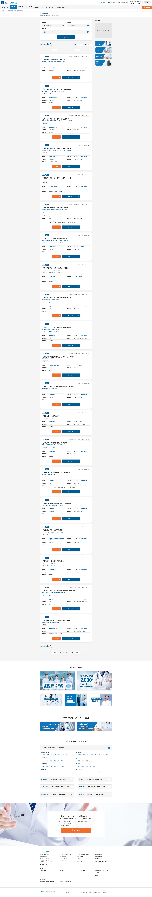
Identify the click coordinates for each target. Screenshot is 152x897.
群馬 (107, 754)
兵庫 (55, 766)
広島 (90, 766)
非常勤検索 (20, 7)
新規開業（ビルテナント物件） (46, 861)
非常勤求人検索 (63, 870)
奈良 (58, 766)
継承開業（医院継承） (64, 858)
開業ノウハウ (80, 861)
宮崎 (98, 771)
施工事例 (79, 858)
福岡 (79, 771)
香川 (47, 771)
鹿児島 (102, 771)
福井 (55, 760)
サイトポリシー (75, 892)
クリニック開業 (102, 2)
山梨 (58, 760)
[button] (53, 25)
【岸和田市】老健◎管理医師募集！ (53, 561)
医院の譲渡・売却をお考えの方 (47, 881)
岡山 (87, 766)
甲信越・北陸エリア (46, 758)
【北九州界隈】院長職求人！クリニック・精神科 (58, 357)
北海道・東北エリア (46, 752)
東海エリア (80, 758)
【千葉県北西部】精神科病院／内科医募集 (56, 268)
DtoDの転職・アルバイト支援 (40, 7)
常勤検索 (13, 7)
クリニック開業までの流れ (83, 854)
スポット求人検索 (81, 870)
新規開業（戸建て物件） (45, 860)
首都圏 (79, 754)
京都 (47, 766)
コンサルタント (52, 7)
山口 (94, 766)
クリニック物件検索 (44, 854)
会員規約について (96, 892)
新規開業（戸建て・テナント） (66, 860)
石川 (51, 760)
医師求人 (5, 7)
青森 (48, 754)
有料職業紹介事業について (107, 892)
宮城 (55, 754)
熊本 (90, 771)
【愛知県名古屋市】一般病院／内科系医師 (56, 620)
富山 (47, 760)
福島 (67, 754)
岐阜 (79, 760)
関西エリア (44, 763)
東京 (84, 754)
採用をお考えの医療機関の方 (123, 2)
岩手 (52, 754)
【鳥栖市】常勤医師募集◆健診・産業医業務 (56, 503)
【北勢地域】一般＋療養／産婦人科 (53, 60)
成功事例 (59, 7)
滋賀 (43, 766)
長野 (62, 760)
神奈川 (88, 754)
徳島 (43, 771)
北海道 (44, 754)
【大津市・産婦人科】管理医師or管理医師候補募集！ (59, 591)
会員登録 (148, 7)
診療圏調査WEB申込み (100, 858)
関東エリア (80, 752)
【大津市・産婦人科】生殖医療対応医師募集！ (57, 298)
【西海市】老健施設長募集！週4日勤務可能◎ (57, 472)
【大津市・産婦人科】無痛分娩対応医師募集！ (57, 327)
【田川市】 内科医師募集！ (51, 416)
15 (60, 50)
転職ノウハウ (65, 7)
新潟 (43, 760)
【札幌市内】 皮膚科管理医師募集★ (54, 238)
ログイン (147, 2)
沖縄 (106, 771)
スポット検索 (29, 7)
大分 (94, 771)
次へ (77, 652)
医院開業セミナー (99, 854)
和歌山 (62, 766)
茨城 (99, 754)
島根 (83, 766)
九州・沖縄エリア (81, 769)
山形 (63, 754)
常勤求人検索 (43, 870)
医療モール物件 (43, 856)
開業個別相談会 (98, 856)
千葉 (92, 754)
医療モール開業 (63, 856)
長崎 (87, 771)
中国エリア (80, 763)
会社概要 (67, 892)
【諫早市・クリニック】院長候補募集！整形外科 (58, 386)
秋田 (59, 754)
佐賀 (83, 771)
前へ (55, 652)
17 (66, 50)
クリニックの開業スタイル (65, 854)
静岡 (83, 760)
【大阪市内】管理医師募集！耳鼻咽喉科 (55, 443)
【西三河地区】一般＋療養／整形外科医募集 (56, 89)
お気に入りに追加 (86, 56)
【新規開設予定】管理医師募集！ (53, 530)
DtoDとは (109, 2)
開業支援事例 (80, 856)
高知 (55, 771)
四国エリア (44, 769)
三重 (90, 760)
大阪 (51, 766)
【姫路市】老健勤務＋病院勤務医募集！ (55, 208)
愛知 (87, 760)
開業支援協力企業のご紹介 (101, 861)
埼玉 (96, 754)
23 (72, 50)
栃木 (103, 754)
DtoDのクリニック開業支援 (46, 864)
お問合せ (114, 2)
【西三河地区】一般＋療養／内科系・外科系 (56, 148)
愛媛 (51, 771)
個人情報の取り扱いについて (86, 892)
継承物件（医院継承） (44, 858)
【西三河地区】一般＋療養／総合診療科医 (56, 119)
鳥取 (79, 766)
